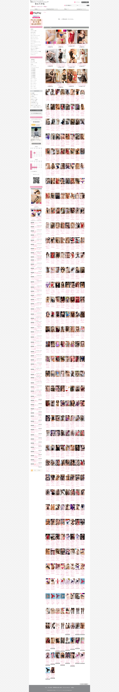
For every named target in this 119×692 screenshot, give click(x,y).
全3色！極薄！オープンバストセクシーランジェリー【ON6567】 (48, 216)
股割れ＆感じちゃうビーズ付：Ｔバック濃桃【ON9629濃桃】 (82, 587)
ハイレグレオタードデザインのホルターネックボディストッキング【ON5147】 (77, 513)
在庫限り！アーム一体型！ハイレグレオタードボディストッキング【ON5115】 (72, 261)
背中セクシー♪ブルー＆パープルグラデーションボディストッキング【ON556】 (36, 452)
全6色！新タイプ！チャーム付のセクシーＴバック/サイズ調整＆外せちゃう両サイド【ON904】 (63, 574)
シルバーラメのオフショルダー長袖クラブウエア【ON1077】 (81, 45)
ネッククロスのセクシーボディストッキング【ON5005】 (50, 84)
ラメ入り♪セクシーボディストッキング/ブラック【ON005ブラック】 (82, 127)
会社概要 (32, 93)
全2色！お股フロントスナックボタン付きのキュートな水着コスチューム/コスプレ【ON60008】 (67, 544)
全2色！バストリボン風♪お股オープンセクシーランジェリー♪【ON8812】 (63, 246)
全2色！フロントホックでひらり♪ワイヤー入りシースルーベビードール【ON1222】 (36, 315)
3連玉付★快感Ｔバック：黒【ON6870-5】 (82, 661)
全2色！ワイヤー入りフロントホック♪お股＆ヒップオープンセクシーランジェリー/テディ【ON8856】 (68, 247)
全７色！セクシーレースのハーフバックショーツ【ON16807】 (48, 587)
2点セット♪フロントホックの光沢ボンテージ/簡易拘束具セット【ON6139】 (53, 172)
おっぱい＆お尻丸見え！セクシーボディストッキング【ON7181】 (77, 142)
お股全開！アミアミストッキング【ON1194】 (82, 97)
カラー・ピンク (33, 81)
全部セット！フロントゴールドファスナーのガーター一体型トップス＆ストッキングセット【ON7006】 (71, 65)
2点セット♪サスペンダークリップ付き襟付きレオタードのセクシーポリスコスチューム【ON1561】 (53, 544)
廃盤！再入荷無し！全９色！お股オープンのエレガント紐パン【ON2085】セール (36, 288)
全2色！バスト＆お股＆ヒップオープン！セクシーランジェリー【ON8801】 (58, 232)
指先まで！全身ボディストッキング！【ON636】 (48, 260)
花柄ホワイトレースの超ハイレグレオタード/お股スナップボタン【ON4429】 (68, 647)
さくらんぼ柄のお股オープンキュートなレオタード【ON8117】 (72, 453)
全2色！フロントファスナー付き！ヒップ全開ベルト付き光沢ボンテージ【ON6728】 (53, 291)
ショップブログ (66, 9)
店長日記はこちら (36, 143)
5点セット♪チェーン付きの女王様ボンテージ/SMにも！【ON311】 (72, 468)
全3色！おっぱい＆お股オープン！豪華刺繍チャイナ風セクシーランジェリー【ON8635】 (48, 202)
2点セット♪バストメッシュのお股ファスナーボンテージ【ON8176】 (36, 448)
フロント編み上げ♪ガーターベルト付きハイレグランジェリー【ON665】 (82, 395)
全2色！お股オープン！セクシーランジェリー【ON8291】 (68, 157)
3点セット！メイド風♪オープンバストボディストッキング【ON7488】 (50, 64)
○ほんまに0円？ (33, 32)
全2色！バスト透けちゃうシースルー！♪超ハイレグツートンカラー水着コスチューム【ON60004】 (77, 544)
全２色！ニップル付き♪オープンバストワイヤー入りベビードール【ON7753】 (81, 84)
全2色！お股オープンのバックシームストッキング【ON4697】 (36, 300)
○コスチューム (33, 54)
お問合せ (81, 9)
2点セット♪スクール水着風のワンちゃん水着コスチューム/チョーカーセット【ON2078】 (82, 499)
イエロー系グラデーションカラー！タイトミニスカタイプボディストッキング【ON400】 (67, 351)
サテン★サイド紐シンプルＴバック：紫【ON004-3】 (72, 586)
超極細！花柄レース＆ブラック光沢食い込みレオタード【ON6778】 (82, 290)
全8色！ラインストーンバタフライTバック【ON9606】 (82, 186)
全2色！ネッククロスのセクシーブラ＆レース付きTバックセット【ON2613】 (68, 380)
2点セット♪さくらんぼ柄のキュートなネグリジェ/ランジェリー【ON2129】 (63, 380)
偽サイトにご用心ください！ (36, 105)
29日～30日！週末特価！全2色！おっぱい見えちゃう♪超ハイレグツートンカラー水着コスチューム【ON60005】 (62, 514)
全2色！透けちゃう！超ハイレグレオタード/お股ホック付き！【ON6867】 (53, 350)
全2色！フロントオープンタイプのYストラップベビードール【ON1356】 (67, 128)
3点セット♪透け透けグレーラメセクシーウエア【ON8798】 (48, 231)
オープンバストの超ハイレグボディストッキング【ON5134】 (63, 468)
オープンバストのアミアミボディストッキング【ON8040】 (48, 127)
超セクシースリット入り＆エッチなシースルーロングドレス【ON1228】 (53, 128)
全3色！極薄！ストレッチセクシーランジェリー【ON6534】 (63, 201)
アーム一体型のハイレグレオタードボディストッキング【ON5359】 (63, 424)
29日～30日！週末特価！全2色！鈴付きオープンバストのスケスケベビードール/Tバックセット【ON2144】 (72, 425)
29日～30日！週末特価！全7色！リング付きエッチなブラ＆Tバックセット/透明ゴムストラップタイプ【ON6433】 (77, 203)
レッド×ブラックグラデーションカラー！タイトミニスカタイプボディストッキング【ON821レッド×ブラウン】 (58, 367)
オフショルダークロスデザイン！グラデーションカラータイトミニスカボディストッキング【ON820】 (53, 366)
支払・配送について (52, 9)
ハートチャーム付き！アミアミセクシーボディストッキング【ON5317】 (53, 469)
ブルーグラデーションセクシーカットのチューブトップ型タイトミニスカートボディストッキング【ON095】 (58, 381)
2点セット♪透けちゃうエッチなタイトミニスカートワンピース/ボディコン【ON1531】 (63, 558)
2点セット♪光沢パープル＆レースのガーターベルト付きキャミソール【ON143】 (77, 454)
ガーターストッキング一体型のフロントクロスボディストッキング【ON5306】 (53, 410)
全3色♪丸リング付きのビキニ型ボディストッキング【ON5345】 (68, 453)
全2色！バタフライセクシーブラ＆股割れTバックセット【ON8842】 (48, 246)
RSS (35, 470)
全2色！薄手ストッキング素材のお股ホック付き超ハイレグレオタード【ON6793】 (72, 291)
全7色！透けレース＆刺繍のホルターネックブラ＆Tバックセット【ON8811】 (48, 291)
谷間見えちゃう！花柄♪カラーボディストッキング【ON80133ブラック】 (68, 113)
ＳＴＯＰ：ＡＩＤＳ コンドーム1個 (58, 586)
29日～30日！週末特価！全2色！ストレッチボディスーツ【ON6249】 (68, 172)
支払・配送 (50, 687)
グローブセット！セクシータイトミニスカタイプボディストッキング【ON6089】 (53, 232)
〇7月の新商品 (33, 75)
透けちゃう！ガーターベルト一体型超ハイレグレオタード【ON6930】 (48, 424)
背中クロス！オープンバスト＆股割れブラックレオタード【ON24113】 (36, 460)
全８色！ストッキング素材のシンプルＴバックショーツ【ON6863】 (36, 265)
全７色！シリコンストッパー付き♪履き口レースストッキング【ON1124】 (36, 245)
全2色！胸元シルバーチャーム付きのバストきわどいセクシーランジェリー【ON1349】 (58, 469)
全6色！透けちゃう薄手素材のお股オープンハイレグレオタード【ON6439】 (36, 319)
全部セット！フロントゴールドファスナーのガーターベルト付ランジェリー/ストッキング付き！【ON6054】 (60, 65)
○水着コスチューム (34, 49)
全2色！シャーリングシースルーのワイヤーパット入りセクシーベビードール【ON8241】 (63, 158)
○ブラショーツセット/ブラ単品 (36, 51)
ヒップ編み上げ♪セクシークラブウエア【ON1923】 (82, 260)
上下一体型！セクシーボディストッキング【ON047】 (82, 171)
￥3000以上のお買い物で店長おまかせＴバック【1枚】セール (36, 269)
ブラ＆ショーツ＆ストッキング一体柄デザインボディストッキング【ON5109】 (77, 276)
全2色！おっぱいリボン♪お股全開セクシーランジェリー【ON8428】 (68, 142)
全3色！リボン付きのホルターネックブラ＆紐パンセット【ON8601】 (72, 186)
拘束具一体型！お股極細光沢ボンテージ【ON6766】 (48, 305)
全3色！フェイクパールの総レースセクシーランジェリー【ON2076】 (72, 498)
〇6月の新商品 (33, 73)
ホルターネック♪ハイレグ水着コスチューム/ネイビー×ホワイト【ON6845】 (68, 306)
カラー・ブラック (34, 78)
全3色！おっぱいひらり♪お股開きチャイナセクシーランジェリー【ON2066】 (82, 469)
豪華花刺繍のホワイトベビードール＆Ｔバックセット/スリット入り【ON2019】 (81, 64)
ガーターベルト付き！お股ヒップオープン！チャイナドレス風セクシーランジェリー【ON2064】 (72, 485)
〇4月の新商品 (33, 70)
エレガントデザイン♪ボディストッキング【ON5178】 (63, 438)
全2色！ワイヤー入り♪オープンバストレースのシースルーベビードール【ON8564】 (77, 172)
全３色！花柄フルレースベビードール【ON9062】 (71, 45)
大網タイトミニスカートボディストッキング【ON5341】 (48, 453)
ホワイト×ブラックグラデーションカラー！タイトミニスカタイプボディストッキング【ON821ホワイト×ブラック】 (63, 367)
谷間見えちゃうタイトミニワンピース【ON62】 (77, 646)
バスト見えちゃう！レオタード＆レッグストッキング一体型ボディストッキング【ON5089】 (72, 529)
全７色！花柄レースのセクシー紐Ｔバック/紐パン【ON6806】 (63, 616)
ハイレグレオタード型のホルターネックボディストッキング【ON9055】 (36, 383)
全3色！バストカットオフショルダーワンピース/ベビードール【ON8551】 (48, 172)
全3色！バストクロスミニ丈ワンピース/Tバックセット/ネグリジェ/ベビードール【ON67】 (53, 217)
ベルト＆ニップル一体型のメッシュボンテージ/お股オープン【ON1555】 (58, 558)
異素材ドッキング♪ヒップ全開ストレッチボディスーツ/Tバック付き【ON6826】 (77, 306)
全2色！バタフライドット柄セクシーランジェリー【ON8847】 (58, 246)
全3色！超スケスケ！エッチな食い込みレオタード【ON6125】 (68, 216)
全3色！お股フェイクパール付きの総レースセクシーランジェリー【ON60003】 (53, 558)
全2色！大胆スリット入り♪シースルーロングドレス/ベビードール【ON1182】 (53, 143)
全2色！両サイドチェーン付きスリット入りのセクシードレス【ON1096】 (36, 465)
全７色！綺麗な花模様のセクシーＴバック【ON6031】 (53, 572)
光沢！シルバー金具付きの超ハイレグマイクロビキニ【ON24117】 (57, 483)
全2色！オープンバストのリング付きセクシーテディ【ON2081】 (77, 528)
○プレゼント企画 (33, 30)
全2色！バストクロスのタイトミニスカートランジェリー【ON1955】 (36, 356)
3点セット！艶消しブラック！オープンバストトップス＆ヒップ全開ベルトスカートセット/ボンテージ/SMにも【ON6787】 (58, 293)
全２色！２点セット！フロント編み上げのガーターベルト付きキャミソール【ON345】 (60, 85)
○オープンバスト (33, 65)
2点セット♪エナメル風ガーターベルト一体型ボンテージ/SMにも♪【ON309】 (48, 469)
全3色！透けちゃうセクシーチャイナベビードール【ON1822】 (77, 364)
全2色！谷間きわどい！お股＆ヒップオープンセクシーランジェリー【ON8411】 (48, 410)
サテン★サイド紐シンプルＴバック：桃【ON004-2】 (67, 586)
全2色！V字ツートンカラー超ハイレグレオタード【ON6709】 (36, 343)
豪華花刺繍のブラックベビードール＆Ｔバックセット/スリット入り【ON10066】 (57, 143)
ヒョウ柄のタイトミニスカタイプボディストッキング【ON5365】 (77, 424)
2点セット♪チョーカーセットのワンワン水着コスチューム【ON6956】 (82, 454)
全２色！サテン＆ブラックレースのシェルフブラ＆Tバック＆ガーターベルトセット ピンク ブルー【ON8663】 (77, 559)
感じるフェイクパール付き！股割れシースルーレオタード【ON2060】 (68, 469)
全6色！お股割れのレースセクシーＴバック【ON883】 (36, 261)
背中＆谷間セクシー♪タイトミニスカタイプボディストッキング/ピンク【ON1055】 (72, 365)
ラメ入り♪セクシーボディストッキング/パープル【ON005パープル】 (48, 142)
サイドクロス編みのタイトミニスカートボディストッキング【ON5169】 (53, 335)
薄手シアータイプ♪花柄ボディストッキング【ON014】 (82, 275)
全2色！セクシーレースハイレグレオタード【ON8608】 (53, 245)
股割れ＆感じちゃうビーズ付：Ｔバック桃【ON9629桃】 (36, 273)
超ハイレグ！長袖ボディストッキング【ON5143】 (63, 290)
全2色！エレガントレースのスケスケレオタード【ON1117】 (68, 335)
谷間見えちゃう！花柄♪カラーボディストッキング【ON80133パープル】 (77, 113)
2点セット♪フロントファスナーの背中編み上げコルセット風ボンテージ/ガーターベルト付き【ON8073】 (58, 322)
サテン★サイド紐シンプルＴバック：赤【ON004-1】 (62, 586)
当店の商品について (34, 102)
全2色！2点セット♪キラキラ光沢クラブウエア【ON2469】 (36, 388)
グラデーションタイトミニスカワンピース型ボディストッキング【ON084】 (58, 350)
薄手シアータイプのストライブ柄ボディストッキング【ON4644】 (82, 542)
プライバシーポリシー (66, 687)
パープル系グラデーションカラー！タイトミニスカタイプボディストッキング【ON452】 (72, 351)
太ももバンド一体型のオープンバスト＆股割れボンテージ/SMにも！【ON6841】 (72, 306)
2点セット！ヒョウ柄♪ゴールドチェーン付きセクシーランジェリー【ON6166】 (63, 172)
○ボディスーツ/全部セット (35, 48)
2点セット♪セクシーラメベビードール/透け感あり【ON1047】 (58, 305)
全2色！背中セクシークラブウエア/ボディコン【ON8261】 (72, 157)
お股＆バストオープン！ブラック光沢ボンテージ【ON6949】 (48, 483)
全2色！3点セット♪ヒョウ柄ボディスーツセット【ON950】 (48, 350)
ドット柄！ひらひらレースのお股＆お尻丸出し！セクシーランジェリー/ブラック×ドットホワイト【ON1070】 (82, 144)
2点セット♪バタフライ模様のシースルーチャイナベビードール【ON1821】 (48, 365)
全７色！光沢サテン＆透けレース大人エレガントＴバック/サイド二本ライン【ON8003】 (72, 573)
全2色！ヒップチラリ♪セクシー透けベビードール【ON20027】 (36, 397)
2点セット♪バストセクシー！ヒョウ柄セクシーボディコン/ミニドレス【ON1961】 (72, 410)
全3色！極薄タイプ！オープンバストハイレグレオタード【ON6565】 (68, 231)
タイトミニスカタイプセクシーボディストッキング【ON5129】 (48, 513)
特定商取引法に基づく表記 (57, 687)
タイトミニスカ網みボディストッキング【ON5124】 (58, 275)
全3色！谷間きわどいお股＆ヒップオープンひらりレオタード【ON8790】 (82, 217)
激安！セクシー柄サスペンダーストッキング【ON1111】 (48, 438)
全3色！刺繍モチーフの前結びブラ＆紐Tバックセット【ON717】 (72, 335)
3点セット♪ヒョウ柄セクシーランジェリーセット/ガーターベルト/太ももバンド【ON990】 (63, 336)
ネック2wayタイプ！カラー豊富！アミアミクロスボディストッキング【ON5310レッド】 (82, 439)
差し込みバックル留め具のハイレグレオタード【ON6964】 (53, 661)
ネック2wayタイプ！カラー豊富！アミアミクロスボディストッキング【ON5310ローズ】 (77, 439)
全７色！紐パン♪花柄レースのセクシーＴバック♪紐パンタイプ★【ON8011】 (82, 573)
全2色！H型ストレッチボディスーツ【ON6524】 (58, 201)
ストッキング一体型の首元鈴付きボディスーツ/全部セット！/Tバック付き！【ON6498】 (62, 499)
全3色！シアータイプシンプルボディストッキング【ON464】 (63, 350)
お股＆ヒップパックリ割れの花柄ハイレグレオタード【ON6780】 (63, 305)
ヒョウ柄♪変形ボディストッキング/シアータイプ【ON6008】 (72, 201)
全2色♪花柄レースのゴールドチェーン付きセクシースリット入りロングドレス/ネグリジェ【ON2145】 (77, 410)
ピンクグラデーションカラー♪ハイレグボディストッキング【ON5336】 (68, 410)
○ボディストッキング (34, 37)
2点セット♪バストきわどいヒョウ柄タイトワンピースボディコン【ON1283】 (58, 454)
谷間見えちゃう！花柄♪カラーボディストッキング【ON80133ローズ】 (72, 113)
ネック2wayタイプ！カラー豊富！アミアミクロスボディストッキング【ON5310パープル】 (68, 439)
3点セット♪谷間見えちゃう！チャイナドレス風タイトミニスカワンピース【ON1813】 (53, 499)
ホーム (37, 9)
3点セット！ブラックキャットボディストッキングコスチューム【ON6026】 (36, 435)
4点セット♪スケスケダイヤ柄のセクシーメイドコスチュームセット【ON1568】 (82, 528)
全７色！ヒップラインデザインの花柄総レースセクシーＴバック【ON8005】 (36, 205)
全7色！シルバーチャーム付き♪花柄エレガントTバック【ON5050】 (36, 232)
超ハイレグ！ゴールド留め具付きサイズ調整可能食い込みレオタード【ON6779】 (68, 291)
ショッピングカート (85, 2)
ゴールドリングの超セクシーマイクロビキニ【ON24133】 (48, 527)
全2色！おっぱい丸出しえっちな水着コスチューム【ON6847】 (36, 352)
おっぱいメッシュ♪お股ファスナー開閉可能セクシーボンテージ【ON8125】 (82, 113)
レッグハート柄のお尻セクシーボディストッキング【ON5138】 (68, 513)
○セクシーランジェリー (34, 38)
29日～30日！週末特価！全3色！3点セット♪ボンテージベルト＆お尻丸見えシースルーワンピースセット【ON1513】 (72, 545)
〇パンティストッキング (35, 67)
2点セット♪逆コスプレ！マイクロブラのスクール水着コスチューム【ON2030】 (48, 321)
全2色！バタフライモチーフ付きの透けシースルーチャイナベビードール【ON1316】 (58, 217)
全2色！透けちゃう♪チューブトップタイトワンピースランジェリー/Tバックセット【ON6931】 (57, 439)
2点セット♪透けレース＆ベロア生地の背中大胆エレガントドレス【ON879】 (58, 335)
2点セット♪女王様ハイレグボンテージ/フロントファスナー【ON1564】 (53, 454)
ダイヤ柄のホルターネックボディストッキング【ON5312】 (53, 527)
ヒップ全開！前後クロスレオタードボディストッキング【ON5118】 (72, 276)
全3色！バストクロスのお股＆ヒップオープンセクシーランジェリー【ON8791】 (77, 217)
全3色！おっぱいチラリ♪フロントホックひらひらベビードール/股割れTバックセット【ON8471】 (53, 188)
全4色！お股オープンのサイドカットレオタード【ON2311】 (36, 249)
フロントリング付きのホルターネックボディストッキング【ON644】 (77, 395)
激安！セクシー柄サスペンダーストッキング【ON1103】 (77, 616)
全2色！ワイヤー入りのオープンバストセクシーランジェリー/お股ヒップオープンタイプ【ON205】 (82, 307)
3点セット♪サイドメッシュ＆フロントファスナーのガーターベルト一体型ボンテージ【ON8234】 (72, 396)
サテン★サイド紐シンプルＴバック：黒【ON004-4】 (77, 586)
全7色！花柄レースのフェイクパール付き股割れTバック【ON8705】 (68, 528)
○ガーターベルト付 (34, 62)
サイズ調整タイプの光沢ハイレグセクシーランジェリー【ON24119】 (67, 483)
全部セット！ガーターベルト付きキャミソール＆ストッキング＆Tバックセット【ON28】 (77, 350)
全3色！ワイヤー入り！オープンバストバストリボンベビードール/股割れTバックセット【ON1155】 (53, 159)
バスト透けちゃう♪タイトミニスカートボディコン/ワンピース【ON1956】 (53, 380)
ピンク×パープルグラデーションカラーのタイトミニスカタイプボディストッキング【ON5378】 (68, 425)
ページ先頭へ (84, 684)
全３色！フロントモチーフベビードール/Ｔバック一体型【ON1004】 (48, 616)
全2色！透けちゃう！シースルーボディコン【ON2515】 (58, 661)
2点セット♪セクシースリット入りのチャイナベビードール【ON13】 (58, 424)
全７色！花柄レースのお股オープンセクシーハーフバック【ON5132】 (36, 241)
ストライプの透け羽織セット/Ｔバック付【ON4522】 (53, 675)
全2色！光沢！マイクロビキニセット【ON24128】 (53, 512)
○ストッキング (33, 33)
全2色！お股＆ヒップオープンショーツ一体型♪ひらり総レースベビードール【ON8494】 (72, 232)
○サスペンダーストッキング (35, 35)
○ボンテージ (33, 43)
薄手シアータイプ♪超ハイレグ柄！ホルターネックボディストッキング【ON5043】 (72, 128)
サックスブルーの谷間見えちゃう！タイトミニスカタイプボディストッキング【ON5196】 (63, 529)
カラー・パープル (34, 80)
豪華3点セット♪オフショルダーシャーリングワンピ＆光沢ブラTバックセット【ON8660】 (58, 647)
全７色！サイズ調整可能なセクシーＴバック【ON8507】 (36, 223)
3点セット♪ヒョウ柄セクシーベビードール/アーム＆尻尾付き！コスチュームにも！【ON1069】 (72, 322)
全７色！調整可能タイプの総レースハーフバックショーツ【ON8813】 (36, 296)
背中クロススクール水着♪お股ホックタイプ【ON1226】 (58, 171)
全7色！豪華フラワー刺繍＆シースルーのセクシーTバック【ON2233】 (58, 98)
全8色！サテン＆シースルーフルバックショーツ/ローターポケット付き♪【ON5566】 (53, 276)
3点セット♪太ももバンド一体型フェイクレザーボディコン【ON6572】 (58, 261)
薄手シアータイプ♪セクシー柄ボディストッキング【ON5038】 (77, 631)
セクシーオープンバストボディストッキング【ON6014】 (82, 157)
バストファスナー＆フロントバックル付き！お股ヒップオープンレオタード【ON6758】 (63, 276)
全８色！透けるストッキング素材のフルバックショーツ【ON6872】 (53, 587)
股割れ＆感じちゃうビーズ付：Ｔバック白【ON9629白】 (62, 602)
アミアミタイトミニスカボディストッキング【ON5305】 (48, 497)
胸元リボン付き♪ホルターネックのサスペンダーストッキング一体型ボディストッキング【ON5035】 (53, 114)
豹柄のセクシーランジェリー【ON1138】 (77, 334)
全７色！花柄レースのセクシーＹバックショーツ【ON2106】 (36, 292)
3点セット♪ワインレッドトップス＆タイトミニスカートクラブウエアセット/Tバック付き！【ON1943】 (53, 322)
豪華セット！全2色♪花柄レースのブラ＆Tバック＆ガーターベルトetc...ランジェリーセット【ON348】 (82, 410)
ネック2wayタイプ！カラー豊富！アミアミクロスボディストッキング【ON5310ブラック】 (72, 439)
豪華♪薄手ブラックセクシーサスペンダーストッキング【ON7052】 (53, 98)
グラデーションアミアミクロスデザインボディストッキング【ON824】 (82, 335)
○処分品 (32, 29)
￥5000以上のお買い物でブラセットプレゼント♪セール (67, 394)
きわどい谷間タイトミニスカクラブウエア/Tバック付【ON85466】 (77, 186)
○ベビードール (33, 40)
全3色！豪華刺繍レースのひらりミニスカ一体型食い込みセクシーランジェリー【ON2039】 (48, 395)
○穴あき (32, 64)
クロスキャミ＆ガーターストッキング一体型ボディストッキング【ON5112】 (77, 261)
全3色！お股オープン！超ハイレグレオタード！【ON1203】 (58, 394)
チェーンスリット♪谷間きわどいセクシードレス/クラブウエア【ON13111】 (57, 128)
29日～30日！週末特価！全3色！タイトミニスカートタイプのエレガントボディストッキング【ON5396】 (63, 544)
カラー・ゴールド (34, 88)
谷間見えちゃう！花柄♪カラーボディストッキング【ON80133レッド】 (63, 113)
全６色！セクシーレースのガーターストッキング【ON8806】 (58, 572)
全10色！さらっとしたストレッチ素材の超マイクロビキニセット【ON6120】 (58, 617)
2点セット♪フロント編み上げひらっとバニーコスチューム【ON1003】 (36, 440)
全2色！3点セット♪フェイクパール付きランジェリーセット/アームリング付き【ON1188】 (53, 395)
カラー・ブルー (33, 86)
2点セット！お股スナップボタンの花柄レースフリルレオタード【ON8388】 (77, 158)
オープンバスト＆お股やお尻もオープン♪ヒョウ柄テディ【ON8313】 (82, 631)
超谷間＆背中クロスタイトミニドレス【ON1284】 (63, 127)
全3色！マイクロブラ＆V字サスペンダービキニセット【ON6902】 (67, 364)
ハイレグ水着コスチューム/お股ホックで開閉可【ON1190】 (82, 364)
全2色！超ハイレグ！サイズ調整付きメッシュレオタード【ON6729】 (63, 261)
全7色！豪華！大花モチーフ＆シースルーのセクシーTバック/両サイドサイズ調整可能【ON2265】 (72, 173)
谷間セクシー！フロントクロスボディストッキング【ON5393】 (58, 498)
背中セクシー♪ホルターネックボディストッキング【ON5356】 (82, 424)
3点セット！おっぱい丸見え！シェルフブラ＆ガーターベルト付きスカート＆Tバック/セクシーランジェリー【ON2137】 (58, 115)
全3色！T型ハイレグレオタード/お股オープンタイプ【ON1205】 (36, 361)
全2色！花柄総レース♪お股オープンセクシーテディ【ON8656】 (63, 231)
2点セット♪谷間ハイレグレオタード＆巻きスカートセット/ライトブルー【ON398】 (82, 247)
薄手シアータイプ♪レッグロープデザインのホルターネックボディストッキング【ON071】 (77, 128)
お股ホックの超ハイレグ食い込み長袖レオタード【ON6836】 (82, 320)
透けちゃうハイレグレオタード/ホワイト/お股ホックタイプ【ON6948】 (53, 439)
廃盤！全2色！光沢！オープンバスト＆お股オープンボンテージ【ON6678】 (72, 246)
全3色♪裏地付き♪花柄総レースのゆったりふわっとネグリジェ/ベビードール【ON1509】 (72, 98)
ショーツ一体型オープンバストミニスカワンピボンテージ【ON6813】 (63, 321)
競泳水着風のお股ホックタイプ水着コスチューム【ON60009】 (72, 513)
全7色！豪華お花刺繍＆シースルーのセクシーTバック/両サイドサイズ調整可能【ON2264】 (72, 143)
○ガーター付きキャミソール (35, 41)
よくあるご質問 (34, 100)
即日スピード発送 (34, 99)
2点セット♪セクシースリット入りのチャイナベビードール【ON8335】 (36, 426)
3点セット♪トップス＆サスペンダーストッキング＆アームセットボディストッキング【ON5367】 (77, 499)
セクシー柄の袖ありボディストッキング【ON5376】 (63, 483)
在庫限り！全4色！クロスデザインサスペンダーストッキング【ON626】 (68, 498)
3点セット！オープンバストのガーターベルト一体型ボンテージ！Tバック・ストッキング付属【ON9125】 (72, 633)
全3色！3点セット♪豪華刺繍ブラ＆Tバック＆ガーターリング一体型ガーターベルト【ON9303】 (63, 218)
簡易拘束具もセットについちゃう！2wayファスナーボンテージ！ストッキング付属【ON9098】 (68, 99)
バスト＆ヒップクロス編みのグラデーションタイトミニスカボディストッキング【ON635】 (67, 322)
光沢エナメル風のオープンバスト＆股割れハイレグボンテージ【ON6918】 (36, 456)
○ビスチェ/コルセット (34, 46)
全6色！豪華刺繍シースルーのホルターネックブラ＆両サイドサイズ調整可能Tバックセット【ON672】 (58, 159)
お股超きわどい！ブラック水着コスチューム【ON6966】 (82, 512)
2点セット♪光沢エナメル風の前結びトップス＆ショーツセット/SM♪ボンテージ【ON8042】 (58, 410)
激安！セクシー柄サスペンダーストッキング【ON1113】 (63, 631)
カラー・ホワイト (34, 83)
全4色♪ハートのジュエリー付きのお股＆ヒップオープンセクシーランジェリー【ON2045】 (63, 454)
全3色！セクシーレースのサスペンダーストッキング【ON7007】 (82, 483)
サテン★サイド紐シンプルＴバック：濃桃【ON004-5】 (77, 661)
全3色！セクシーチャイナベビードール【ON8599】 (58, 186)
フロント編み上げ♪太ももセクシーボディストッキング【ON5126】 (72, 379)
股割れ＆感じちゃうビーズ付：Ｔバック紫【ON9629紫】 (58, 602)
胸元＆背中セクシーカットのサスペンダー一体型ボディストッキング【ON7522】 (63, 98)
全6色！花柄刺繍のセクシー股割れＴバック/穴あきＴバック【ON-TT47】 (36, 253)
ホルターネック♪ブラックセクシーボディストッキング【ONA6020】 (67, 186)
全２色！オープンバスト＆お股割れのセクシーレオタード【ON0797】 (71, 84)
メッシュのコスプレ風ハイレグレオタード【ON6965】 (68, 661)
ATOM (39, 470)
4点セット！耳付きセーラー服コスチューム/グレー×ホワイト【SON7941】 (36, 422)
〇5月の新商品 (33, 72)
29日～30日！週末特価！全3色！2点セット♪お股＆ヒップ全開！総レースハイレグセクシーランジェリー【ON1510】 (58, 545)
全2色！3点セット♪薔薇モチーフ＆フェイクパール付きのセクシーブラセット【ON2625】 (58, 529)
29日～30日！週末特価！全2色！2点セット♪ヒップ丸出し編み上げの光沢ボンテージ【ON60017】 (67, 559)
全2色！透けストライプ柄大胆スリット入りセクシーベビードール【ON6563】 (82, 202)
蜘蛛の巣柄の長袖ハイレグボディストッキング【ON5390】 (53, 483)
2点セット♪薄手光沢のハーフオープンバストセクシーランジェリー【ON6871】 (48, 335)
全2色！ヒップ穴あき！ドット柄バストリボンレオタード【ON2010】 (68, 275)
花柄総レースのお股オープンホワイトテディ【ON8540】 (36, 401)
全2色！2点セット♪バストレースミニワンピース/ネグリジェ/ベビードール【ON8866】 (77, 232)
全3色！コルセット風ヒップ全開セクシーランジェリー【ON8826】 (82, 231)
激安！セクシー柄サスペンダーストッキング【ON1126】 (72, 616)
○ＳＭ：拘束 (33, 61)
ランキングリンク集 (34, 103)
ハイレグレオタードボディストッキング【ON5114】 (48, 275)
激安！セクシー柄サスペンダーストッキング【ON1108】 (82, 616)
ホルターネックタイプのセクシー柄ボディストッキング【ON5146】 (58, 513)
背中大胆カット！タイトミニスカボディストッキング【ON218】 (53, 261)
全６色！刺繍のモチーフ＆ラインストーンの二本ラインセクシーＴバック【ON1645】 (68, 602)
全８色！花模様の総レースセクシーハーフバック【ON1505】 (36, 227)
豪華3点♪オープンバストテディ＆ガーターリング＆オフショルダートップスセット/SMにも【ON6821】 (53, 203)
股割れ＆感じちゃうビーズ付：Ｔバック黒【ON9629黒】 (36, 409)
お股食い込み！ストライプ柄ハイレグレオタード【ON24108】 (53, 424)
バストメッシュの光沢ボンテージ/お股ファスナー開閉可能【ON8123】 (77, 98)
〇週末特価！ (33, 59)
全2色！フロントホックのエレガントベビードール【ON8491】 (68, 201)
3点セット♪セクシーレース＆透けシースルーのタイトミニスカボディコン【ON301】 (36, 444)
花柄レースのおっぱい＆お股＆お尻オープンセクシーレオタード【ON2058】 (63, 410)
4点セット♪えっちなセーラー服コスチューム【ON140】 (36, 405)
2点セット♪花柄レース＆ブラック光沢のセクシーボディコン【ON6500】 (36, 328)
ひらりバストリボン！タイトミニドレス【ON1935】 (53, 305)
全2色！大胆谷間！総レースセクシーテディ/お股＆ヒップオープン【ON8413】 (48, 158)
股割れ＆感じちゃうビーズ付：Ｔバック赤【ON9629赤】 (53, 602)
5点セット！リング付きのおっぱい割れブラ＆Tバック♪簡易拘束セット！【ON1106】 (48, 113)
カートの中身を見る (36, 110)
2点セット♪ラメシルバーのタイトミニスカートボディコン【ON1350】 (77, 484)
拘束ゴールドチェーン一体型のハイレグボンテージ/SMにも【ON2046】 (48, 380)
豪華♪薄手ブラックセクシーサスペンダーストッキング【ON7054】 (48, 98)
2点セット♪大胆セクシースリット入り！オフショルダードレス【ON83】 (77, 321)
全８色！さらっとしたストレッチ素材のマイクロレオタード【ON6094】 (53, 617)
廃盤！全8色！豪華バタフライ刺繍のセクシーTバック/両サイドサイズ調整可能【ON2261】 (62, 143)
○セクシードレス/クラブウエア (36, 45)
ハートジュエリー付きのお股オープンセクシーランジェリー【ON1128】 (82, 350)
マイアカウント (78, 2)
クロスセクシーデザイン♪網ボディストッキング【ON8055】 (77, 602)
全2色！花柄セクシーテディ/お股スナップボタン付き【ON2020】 (77, 290)
